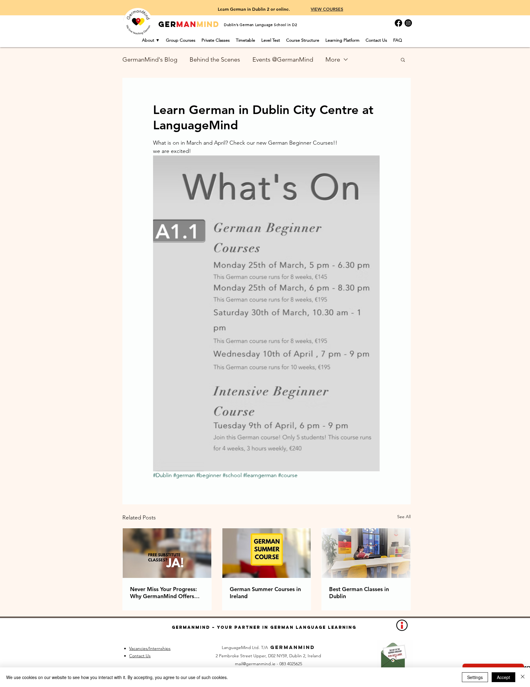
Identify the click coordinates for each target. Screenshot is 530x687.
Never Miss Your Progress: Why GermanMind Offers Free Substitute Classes (163, 593)
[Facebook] (398, 23)
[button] (403, 59)
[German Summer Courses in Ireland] (266, 553)
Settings (475, 677)
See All (404, 516)
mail (239, 663)
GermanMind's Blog (149, 59)
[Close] (522, 677)
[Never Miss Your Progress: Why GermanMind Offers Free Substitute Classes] (167, 553)
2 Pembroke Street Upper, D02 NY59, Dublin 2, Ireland (268, 656)
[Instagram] (408, 23)
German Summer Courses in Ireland (265, 593)
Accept (503, 677)
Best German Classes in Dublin (359, 593)
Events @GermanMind (282, 59)
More (332, 59)
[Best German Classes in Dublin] (366, 553)
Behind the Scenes (215, 59)
